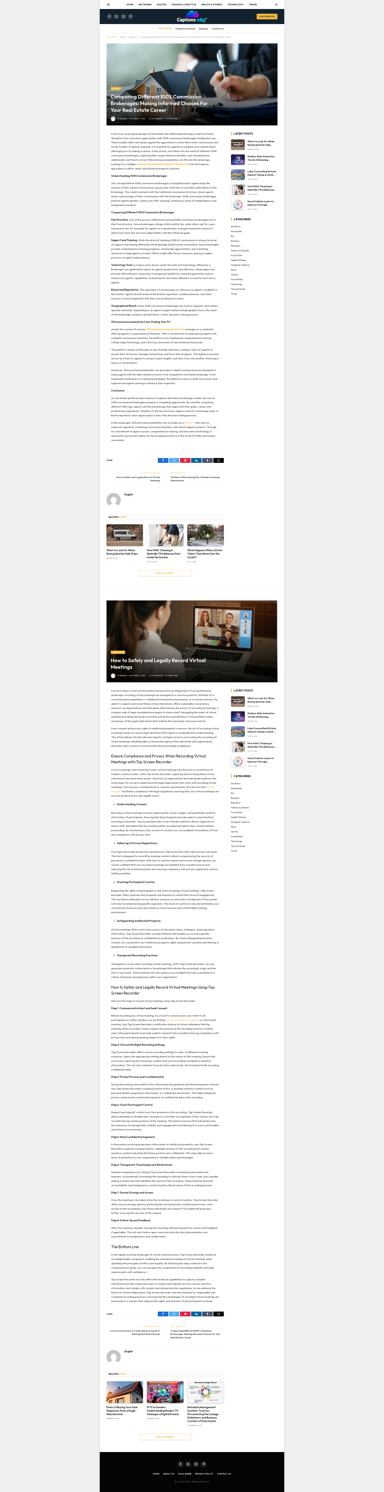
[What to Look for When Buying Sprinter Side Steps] (124, 535)
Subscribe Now (267, 16)
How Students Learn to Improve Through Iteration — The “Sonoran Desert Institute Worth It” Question (262, 203)
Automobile (236, 231)
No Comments (158, 119)
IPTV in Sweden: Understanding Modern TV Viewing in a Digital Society (163, 1411)
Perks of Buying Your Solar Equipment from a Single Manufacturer (122, 1411)
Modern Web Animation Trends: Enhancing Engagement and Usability (261, 158)
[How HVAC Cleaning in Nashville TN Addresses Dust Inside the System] (165, 535)
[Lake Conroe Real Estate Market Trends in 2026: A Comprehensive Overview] (238, 174)
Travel (253, 4)
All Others (235, 226)
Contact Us (218, 28)
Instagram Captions (240, 265)
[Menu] (108, 4)
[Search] (276, 4)
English (123, 119)
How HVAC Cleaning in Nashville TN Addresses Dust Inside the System (163, 554)
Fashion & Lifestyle (184, 4)
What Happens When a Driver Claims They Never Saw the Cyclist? (204, 554)
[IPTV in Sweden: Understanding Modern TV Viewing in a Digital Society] (165, 1392)
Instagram (145, 4)
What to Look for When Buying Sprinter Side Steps (122, 552)
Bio (232, 236)
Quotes (161, 4)
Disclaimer (185, 1474)
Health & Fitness (211, 4)
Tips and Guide (238, 289)
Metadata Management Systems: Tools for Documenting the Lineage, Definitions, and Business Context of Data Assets (203, 1414)
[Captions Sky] (192, 16)
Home (130, 4)
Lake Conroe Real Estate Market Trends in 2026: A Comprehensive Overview (262, 173)
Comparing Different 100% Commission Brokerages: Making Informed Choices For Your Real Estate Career (195, 1334)
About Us (168, 1474)
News (233, 269)
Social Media (237, 279)
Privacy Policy (204, 1474)
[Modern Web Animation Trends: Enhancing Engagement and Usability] (238, 159)
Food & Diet (236, 255)
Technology (236, 4)
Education (235, 245)
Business (203, 28)
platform (189, 422)
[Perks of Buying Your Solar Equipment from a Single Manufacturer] (124, 1392)
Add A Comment (165, 573)
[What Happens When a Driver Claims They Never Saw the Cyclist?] (205, 535)
